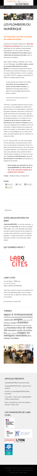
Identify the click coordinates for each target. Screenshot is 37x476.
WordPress (28, 468)
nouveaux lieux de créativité (18, 328)
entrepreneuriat (26, 320)
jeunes (7, 325)
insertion (23, 322)
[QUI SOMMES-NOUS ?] (18, 260)
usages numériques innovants (17, 334)
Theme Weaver (26, 470)
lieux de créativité (15, 325)
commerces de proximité (12, 317)
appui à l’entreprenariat (18, 314)
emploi (18, 319)
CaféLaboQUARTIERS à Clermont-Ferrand (17, 382)
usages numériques (12, 333)
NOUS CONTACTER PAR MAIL (13, 285)
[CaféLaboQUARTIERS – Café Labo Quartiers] (18, 2)
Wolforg (23, 472)
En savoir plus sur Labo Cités (12, 301)
